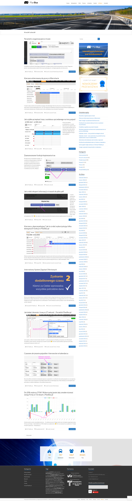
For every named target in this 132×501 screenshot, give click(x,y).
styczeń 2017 (82, 302)
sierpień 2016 (82, 314)
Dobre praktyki (47, 263)
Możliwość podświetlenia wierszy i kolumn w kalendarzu (92, 142)
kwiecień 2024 (82, 213)
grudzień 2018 (82, 252)
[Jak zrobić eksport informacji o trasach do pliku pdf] (46, 194)
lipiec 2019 (81, 240)
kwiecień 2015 (82, 343)
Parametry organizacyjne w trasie (37, 39)
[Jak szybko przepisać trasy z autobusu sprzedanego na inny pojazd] (42, 122)
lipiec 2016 (81, 317)
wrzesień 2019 (82, 237)
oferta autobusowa (58, 480)
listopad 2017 (82, 278)
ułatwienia (55, 489)
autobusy (49, 473)
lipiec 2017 (81, 288)
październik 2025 (83, 187)
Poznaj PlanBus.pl (83, 169)
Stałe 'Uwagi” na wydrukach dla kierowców (89, 120)
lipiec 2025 (81, 192)
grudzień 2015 (82, 333)
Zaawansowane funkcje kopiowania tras (39, 155)
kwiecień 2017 (82, 295)
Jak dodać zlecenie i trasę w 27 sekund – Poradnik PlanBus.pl (47, 312)
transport (51, 488)
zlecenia (58, 493)
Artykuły (89, 3)
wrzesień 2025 (82, 189)
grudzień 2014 (82, 345)
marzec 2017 (82, 297)
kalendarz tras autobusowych (55, 475)
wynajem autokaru (55, 491)
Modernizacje (56, 71)
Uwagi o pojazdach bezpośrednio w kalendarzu (90, 147)
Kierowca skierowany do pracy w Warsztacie (41, 78)
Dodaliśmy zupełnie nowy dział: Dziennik (88, 127)
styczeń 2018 (82, 273)
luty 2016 (81, 329)
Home (67, 3)
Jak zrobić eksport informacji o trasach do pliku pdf (44, 191)
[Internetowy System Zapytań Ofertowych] (49, 272)
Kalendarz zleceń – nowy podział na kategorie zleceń (91, 133)
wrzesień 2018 (82, 259)
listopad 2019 (82, 235)
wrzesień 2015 (82, 338)
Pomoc (84, 3)
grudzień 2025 (82, 182)
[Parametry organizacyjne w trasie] (49, 42)
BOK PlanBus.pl (29, 71)
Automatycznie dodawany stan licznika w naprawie (91, 140)
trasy (59, 488)
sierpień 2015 (82, 341)
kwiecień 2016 (82, 324)
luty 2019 (81, 247)
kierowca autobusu (59, 476)
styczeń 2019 (82, 249)
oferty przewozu (49, 482)
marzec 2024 (82, 216)
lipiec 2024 (81, 206)
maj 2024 (81, 211)
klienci (62, 478)
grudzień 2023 (82, 220)
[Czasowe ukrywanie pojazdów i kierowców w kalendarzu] (49, 356)
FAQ (79, 3)
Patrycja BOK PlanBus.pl (31, 305)
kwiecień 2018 (82, 266)
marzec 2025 (82, 196)
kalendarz (55, 475)
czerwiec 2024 (82, 208)
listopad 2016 (82, 307)
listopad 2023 (82, 223)
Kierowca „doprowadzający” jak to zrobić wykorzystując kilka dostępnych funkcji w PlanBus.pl (47, 227)
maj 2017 (81, 293)
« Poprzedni (28, 435)
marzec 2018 (82, 269)
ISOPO (48, 475)
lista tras (52, 479)
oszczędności (61, 483)
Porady (54, 112)
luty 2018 (81, 271)
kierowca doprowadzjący (50, 478)
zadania (61, 491)
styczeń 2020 (82, 233)
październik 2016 (83, 309)
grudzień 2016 (82, 305)
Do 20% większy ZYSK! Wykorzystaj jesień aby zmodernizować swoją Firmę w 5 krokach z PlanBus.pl (48, 393)
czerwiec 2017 (82, 290)
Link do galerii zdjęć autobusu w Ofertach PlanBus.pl (91, 144)
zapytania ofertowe (50, 493)
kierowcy (57, 478)
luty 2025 (81, 199)
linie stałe (48, 479)
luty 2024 (81, 218)
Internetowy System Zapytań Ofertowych (40, 270)
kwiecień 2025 (82, 194)
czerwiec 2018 (82, 261)
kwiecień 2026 (82, 177)
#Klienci (100, 3)
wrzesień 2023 (82, 225)
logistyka (56, 479)
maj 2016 (81, 321)
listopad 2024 (82, 201)
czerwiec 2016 (82, 319)
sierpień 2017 (82, 285)
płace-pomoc (50, 486)
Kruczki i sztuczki (49, 71)
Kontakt (106, 3)
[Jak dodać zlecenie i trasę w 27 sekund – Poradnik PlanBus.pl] (51, 315)
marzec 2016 (82, 326)
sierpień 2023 (82, 228)
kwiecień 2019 (82, 242)
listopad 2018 (82, 254)
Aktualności (74, 3)
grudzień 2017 (82, 276)
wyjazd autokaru (48, 491)
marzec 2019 (82, 245)
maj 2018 (81, 264)
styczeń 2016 (82, 331)
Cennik (95, 3)
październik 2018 (83, 257)
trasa (55, 488)
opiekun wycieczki (56, 482)
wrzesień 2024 (82, 204)
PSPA (61, 485)
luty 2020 (81, 230)
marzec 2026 (82, 180)
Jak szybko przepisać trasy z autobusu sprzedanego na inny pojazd (49, 119)
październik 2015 (83, 336)
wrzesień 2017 (82, 283)
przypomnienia (56, 485)
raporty (55, 486)
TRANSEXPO (48, 488)
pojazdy (51, 485)
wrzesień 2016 (82, 312)
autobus (51, 472)
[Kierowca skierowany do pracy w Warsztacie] (51, 81)
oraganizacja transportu (54, 483)
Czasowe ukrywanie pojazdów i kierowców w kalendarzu (46, 353)
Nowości (61, 71)
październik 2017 (83, 281)
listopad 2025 (82, 184)
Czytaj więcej (72, 71)
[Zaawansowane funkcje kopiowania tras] (60, 158)
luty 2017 (81, 300)
